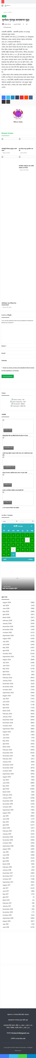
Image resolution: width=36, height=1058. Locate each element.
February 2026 (7, 620)
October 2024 (7, 654)
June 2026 (6, 608)
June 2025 (6, 645)
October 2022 (7, 726)
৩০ (8, 554)
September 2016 (8, 918)
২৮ (32, 550)
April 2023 (6, 708)
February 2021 (7, 759)
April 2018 (6, 861)
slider (10, 12)
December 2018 (8, 837)
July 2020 (6, 780)
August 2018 (6, 849)
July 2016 (5, 924)
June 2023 (6, 702)
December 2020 (8, 765)
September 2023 (8, 693)
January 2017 (7, 906)
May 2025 (6, 648)
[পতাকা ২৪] (7, 5)
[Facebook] (4, 97)
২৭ (27, 550)
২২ (4, 550)
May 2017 (6, 894)
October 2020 (7, 771)
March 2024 (6, 675)
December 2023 (8, 684)
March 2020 (6, 792)
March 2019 (6, 828)
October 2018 (7, 843)
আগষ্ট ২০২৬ (18, 526)
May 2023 (6, 705)
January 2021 (7, 762)
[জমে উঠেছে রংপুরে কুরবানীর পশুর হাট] (27, 142)
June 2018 (6, 855)
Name (4, 346)
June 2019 (6, 819)
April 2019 (6, 825)
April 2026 (6, 614)
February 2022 (7, 750)
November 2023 (8, 687)
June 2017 (6, 891)
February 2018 (7, 867)
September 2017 (8, 882)
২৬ (22, 550)
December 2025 (8, 626)
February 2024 (7, 678)
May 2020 (6, 786)
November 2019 (8, 804)
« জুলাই (4, 559)
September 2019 (8, 810)
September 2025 (8, 636)
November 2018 (8, 840)
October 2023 (7, 690)
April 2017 (6, 897)
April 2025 (6, 651)
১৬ (8, 545)
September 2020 (8, 774)
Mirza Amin (8, 24)
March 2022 (6, 747)
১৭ (13, 545)
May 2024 (6, 669)
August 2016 (6, 921)
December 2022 (8, 720)
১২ (22, 540)
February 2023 (7, 714)
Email (4, 353)
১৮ (18, 545)
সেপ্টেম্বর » (30, 559)
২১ (32, 545)
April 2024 (6, 672)
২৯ (4, 554)
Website (4, 360)
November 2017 (8, 876)
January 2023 (7, 717)
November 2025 (8, 629)
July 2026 (6, 605)
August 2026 (7, 602)
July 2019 (5, 816)
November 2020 (8, 768)
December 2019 (8, 801)
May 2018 (6, 858)
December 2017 (8, 873)
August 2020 (7, 777)
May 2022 (6, 741)
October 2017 (7, 879)
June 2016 (6, 927)
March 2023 (6, 711)
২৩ (8, 550)
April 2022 (6, 744)
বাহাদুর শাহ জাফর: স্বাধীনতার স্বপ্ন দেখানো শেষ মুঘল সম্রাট (14, 472)
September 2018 (8, 846)
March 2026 (6, 617)
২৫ (18, 550)
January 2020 (7, 798)
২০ (27, 545)
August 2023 (7, 696)
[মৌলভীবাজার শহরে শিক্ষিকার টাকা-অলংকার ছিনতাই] (9, 228)
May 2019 (6, 822)
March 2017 (6, 900)
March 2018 (6, 864)
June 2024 (6, 666)
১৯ (22, 545)
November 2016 (8, 912)
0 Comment (7, 431)
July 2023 (6, 699)
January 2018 (7, 870)
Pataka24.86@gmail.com (20, 1033)
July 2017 (5, 888)
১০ (13, 540)
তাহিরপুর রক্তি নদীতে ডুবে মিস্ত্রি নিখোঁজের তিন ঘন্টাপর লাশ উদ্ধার (15, 435)
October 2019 (7, 807)
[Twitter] (8, 97)
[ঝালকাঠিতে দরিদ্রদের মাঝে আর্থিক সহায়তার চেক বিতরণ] (27, 160)
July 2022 (6, 735)
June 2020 (6, 783)
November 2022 (8, 723)
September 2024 (8, 657)
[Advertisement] (18, 948)
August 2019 (6, 813)
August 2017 (6, 885)
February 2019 (7, 831)
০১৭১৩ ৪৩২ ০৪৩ (20, 1038)
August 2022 (7, 732)
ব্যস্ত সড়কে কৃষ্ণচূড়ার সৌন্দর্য (9, 588)
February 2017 (7, 903)
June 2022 (6, 738)
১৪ (32, 540)
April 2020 (6, 789)
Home (5, 12)
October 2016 (7, 915)
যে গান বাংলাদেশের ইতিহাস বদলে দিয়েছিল (10, 507)
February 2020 (7, 795)
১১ (18, 540)
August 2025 (7, 639)
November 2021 (8, 756)
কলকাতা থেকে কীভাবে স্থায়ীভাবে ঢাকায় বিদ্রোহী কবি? (13, 490)
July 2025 (6, 642)
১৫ (4, 545)
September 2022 (8, 729)
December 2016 (8, 909)
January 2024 (7, 681)
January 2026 (7, 623)
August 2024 (7, 660)
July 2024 (6, 663)
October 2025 (7, 633)
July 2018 (5, 852)
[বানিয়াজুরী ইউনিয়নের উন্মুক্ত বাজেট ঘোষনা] (9, 142)
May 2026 (6, 611)
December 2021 (8, 753)
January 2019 (7, 834)
